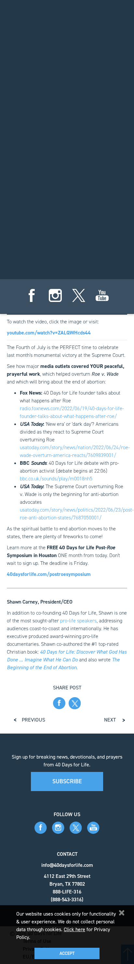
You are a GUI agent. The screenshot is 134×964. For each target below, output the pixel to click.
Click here (74, 929)
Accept (67, 953)
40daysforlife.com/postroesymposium (49, 574)
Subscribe (67, 781)
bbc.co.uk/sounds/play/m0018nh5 (56, 478)
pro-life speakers (78, 620)
